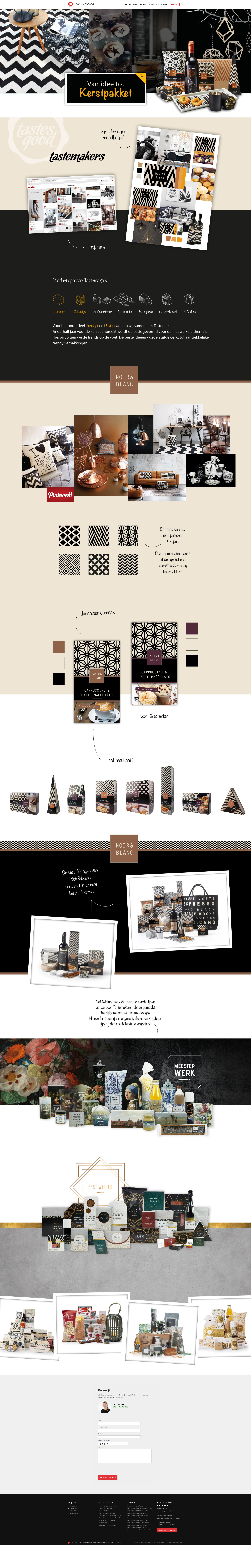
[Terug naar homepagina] (81, 4)
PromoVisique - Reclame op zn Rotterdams (148, 1543)
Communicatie (104, 1523)
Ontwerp (133, 4)
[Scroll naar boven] (238, 1537)
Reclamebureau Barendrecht (137, 1518)
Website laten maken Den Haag (110, 1518)
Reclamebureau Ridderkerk (137, 1520)
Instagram (73, 1508)
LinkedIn (73, 1511)
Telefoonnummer (104, 1441)
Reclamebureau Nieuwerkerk (137, 1511)
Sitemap (118, 1543)
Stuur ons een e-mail (167, 1525)
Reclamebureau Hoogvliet (136, 1527)
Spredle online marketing (108, 1525)
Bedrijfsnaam (102, 1434)
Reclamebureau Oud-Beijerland (138, 1530)
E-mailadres (103, 1427)
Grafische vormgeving (107, 1520)
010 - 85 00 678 (120, 1407)
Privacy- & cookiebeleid (175, 1543)
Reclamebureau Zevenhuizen (137, 1515)
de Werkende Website (107, 1513)
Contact (174, 4)
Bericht (101, 1447)
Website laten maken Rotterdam (111, 1515)
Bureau (164, 4)
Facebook (73, 1506)
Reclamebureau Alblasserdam (138, 1523)
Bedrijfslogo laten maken (108, 1506)
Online (143, 4)
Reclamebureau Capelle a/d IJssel (139, 1508)
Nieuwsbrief (74, 1513)
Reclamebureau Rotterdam (127, 4)
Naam (100, 1420)
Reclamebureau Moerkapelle (137, 1513)
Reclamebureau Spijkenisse (137, 1525)
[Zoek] (182, 4)
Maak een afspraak (167, 1530)
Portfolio (153, 4)
